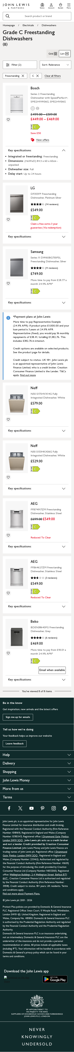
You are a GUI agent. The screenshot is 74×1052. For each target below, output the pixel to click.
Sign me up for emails (18, 717)
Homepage (9, 25)
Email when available (52, 670)
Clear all (53, 75)
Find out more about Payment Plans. (21, 893)
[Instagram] (54, 809)
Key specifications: (19, 150)
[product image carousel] (17, 100)
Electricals (28, 25)
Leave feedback (15, 743)
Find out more (28, 375)
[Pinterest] (42, 809)
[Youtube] (31, 809)
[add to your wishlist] (8, 119)
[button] (69, 5)
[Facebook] (9, 809)
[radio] (33, 108)
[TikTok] (65, 809)
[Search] (7, 16)
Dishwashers (49, 25)
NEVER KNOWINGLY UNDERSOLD (37, 1036)
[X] (20, 809)
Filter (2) (16, 64)
